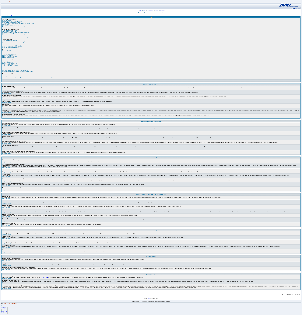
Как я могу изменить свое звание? (9, 36)
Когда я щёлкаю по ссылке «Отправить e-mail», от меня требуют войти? (18, 37)
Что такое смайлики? (6, 53)
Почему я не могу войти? (7, 20)
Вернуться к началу (6, 88)
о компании (4, 7)
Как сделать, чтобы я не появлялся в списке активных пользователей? (18, 23)
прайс (33, 7)
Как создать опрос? (6, 44)
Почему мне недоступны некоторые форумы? (12, 46)
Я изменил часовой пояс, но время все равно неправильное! (15, 32)
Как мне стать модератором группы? (10, 65)
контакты (43, 7)
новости (10, 7)
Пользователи (150, 10)
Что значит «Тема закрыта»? (8, 57)
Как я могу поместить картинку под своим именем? (13, 34)
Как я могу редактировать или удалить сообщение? (13, 41)
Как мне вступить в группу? (8, 64)
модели (15, 7)
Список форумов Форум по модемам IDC (11, 15)
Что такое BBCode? (6, 50)
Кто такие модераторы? (7, 62)
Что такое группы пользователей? (9, 63)
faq (26, 7)
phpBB (149, 298)
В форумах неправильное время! (9, 31)
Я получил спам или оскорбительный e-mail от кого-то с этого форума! (18, 71)
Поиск (144, 10)
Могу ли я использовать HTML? (9, 52)
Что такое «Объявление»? (8, 55)
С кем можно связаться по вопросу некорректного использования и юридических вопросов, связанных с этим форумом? (29, 77)
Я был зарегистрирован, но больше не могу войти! (13, 26)
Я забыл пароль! (5, 24)
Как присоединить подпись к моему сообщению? (13, 42)
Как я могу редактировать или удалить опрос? (12, 45)
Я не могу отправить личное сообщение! (11, 69)
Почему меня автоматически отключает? (11, 22)
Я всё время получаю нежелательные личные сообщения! (15, 70)
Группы (156, 10)
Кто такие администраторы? (8, 61)
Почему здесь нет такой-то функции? (10, 76)
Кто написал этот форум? (8, 74)
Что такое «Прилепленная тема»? (9, 56)
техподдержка (21, 7)
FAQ (140, 10)
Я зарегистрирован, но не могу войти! (10, 25)
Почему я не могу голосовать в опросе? (11, 47)
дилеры (37, 7)
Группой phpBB (44, 277)
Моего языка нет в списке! (8, 33)
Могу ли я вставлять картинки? (9, 54)
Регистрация (162, 10)
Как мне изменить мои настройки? (9, 30)
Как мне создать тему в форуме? (9, 40)
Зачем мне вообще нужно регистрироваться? (12, 21)
